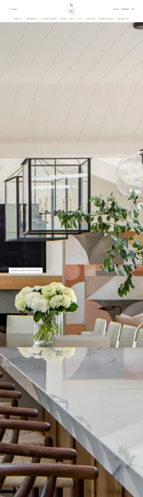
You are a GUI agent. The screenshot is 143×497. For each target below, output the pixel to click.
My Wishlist (125, 9)
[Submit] (24, 9)
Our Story (90, 19)
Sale (81, 19)
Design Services (106, 19)
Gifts (72, 19)
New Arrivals (32, 19)
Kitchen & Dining (49, 19)
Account (116, 9)
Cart (132, 9)
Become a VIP (123, 19)
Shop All (18, 19)
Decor (63, 19)
